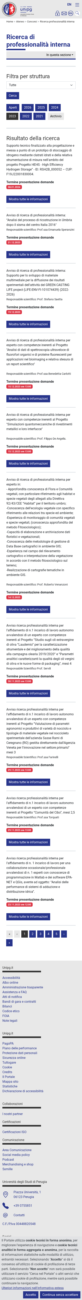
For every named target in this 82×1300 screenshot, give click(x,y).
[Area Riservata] (57, 13)
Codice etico (11, 1011)
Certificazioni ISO (14, 1132)
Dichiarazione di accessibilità (22, 1091)
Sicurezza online (13, 1058)
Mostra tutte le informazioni (28, 199)
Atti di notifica (12, 997)
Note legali (9, 1021)
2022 (25, 116)
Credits (7, 1072)
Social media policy (16, 1155)
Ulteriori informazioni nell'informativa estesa (33, 1288)
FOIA (5, 1016)
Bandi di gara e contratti (19, 1001)
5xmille (7, 1169)
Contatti (19, 1215)
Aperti (13, 107)
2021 (39, 116)
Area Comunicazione (16, 1150)
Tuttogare (9, 1062)
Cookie (7, 1067)
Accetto (30, 1295)
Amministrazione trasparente (22, 987)
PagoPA (8, 1043)
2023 (12, 116)
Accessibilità (11, 978)
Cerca (13, 95)
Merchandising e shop (17, 1164)
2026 (27, 107)
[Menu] (77, 5)
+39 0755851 (23, 1206)
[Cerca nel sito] (77, 13)
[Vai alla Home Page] (18, 9)
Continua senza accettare (60, 1295)
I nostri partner (12, 1114)
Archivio (56, 116)
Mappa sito (10, 1081)
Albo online (10, 982)
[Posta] (64, 13)
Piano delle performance (19, 1048)
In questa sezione (58, 55)
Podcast (8, 1159)
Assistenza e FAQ (14, 992)
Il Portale (8, 1077)
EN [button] (69, 4)
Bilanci (7, 1006)
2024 (54, 107)
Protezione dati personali (19, 1053)
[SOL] (70, 13)
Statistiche (9, 1086)
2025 (41, 107)
